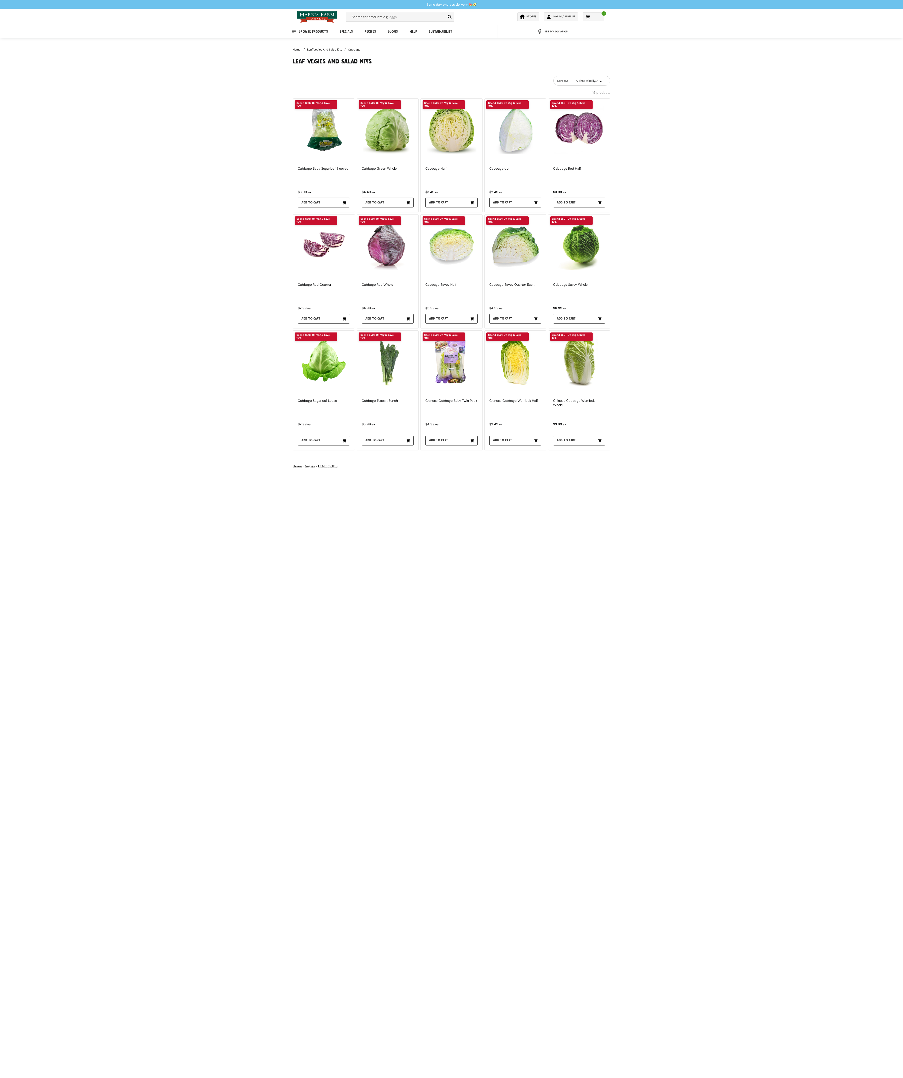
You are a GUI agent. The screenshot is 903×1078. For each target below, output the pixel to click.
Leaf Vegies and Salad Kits (324, 49)
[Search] (450, 16)
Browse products (313, 31)
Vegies (310, 466)
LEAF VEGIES (327, 466)
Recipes (370, 31)
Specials (346, 31)
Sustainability (440, 31)
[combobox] (395, 16)
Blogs (393, 31)
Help (413, 31)
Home (297, 49)
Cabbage (354, 49)
